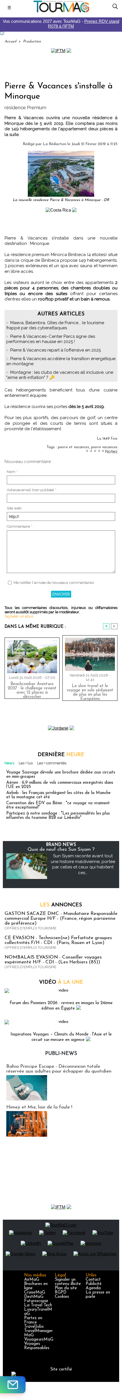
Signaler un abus (19, 616)
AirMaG (31, 1280)
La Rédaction (54, 144)
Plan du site (66, 1288)
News (9, 763)
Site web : (15, 508)
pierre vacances (104, 447)
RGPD (60, 1292)
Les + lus (26, 763)
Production (32, 41)
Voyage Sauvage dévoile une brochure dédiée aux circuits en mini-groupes (60, 774)
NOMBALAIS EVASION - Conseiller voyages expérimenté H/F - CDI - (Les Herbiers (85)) (53, 960)
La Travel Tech (38, 1305)
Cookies (62, 1297)
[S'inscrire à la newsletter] (13, 1384)
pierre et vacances (73, 447)
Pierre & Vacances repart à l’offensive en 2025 (55, 350)
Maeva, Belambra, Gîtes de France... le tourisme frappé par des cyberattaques (55, 325)
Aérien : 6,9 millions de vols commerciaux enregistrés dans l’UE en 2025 (59, 785)
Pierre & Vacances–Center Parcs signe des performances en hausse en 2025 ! (50, 339)
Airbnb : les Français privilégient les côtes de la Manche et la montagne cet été (58, 795)
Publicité (94, 1284)
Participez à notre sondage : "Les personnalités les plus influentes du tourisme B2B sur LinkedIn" (58, 815)
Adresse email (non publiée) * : (32, 490)
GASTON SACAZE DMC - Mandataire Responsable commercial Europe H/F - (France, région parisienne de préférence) (61, 918)
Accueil (10, 41)
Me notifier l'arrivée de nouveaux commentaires (54, 582)
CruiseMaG (34, 1292)
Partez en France (33, 1320)
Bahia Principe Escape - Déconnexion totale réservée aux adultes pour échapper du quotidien (59, 1069)
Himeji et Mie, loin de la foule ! (39, 1107)
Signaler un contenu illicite (68, 1282)
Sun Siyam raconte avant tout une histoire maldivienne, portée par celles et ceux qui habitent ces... (83, 864)
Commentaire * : (20, 526)
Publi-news (61, 1053)
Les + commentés (51, 763)
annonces (61, 905)
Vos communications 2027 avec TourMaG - (61, 24)
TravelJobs (34, 1327)
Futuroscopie (36, 1301)
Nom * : (13, 472)
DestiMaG (33, 1297)
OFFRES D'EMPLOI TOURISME (30, 928)
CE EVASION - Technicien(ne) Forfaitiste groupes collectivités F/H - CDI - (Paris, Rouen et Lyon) (58, 940)
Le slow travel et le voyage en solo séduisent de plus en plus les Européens (90, 691)
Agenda (93, 1288)
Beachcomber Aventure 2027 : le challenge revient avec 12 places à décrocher (32, 689)
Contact (93, 1280)
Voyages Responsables (36, 1346)
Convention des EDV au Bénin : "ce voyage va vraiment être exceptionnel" (58, 805)
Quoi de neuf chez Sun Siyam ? (61, 849)
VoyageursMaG (38, 1339)
